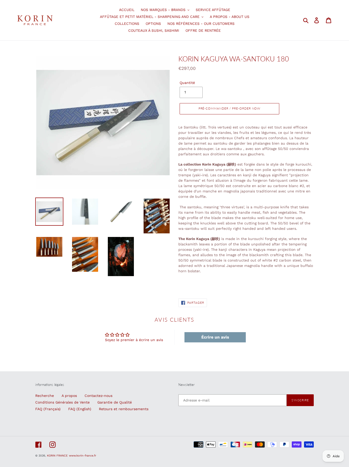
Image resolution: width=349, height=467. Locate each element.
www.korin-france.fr (82, 455)
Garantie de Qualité (114, 402)
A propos (69, 396)
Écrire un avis (215, 337)
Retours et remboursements (123, 409)
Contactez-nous (98, 396)
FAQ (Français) (48, 409)
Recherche (44, 396)
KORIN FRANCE (57, 455)
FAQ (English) (79, 409)
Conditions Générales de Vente (62, 402)
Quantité (187, 83)
